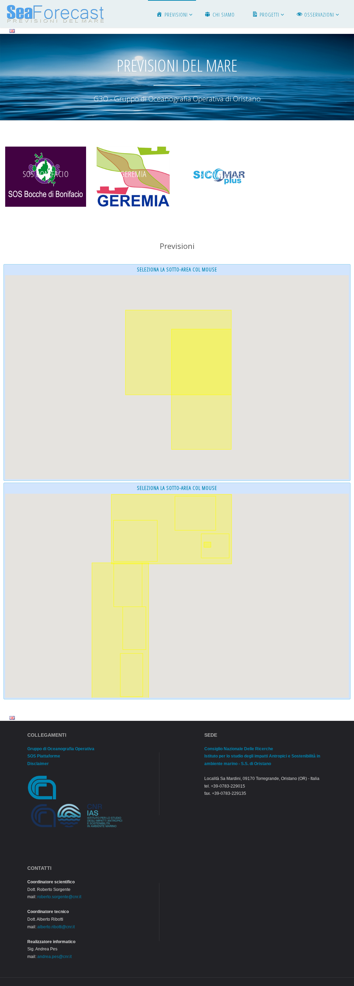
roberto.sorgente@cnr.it (59, 896)
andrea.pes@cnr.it (54, 956)
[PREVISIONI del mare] (55, 13)
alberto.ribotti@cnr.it (56, 926)
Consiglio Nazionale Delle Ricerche (238, 748)
